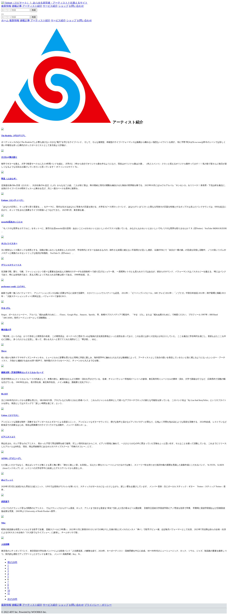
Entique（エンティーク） (12, 200)
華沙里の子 (6, 330)
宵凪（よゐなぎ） (9, 178)
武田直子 (5, 501)
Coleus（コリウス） (10, 415)
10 (8, 590)
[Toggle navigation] (2, 14)
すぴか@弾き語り (9, 157)
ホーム (5, 20)
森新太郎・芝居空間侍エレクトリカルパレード (22, 372)
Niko (3, 523)
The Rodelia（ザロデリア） (13, 135)
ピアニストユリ (8, 437)
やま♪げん (5, 308)
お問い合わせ (76, 6)
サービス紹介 (50, 6)
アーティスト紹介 (32, 6)
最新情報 (6, 6)
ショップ (63, 6)
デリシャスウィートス (11, 265)
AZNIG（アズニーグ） (11, 458)
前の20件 (12, 562)
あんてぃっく (7, 480)
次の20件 (12, 599)
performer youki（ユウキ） (13, 286)
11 (8, 593)
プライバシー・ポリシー (98, 605)
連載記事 (17, 6)
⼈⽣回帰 (5, 544)
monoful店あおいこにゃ (12, 222)
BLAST (4, 394)
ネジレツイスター (9, 243)
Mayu (3, 351)
